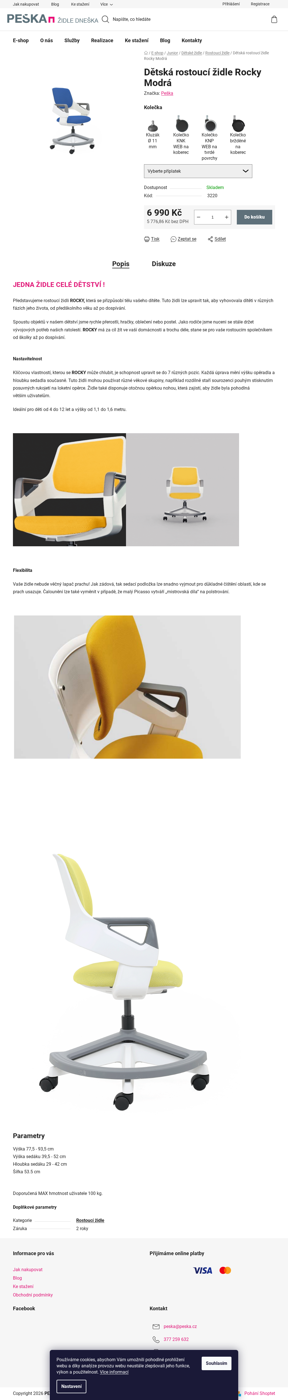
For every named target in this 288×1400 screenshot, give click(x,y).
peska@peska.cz (180, 1326)
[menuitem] (20, 40)
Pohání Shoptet (259, 1393)
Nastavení (71, 1386)
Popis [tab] (120, 264)
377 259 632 (176, 1339)
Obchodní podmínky (33, 1295)
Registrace (260, 4)
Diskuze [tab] (164, 264)
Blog (55, 4)
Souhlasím (216, 1363)
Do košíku (254, 217)
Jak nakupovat (26, 4)
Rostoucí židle (90, 1220)
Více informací (114, 1372)
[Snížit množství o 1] (198, 217)
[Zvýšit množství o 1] (226, 217)
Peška (167, 93)
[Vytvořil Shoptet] (238, 1393)
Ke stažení (80, 4)
